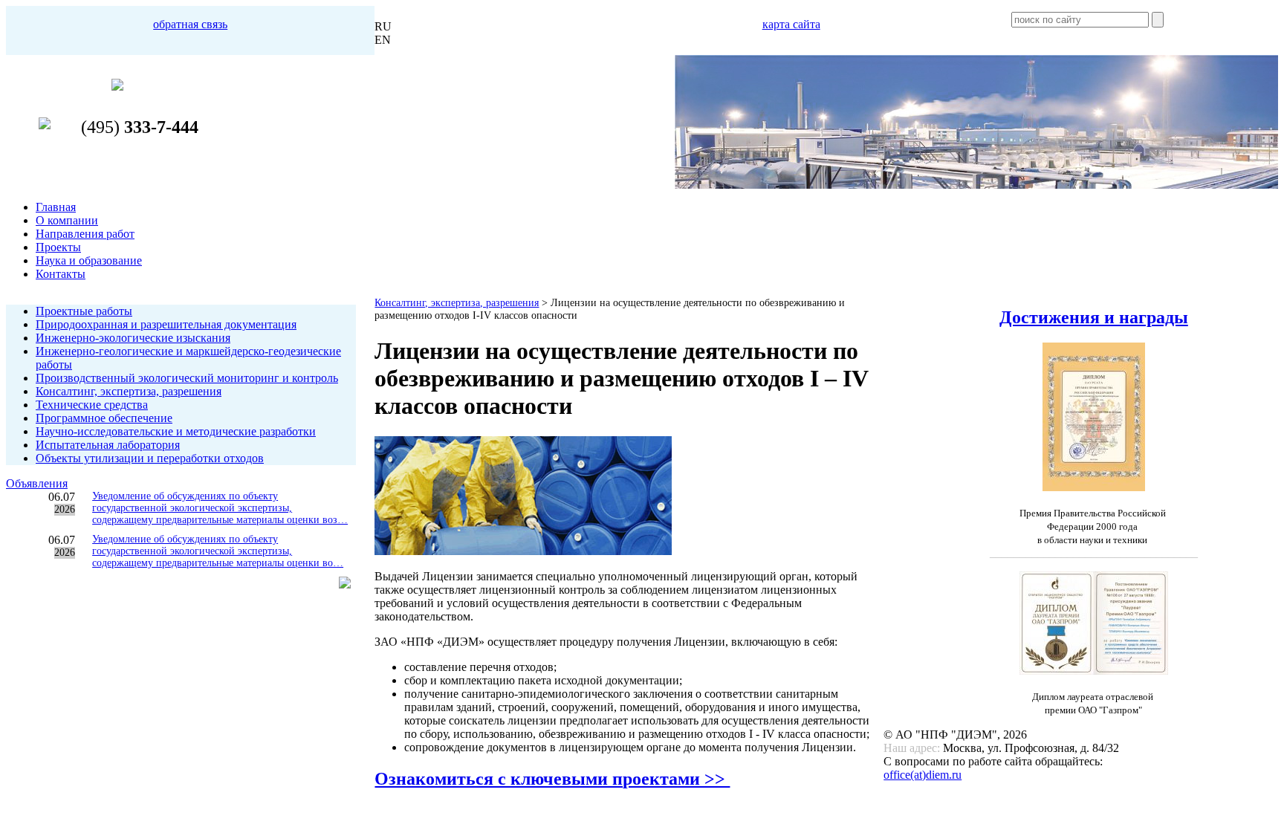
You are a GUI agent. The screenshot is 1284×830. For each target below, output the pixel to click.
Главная (56, 207)
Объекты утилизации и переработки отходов (150, 458)
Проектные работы (84, 311)
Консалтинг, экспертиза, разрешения (128, 391)
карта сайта (791, 24)
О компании (67, 220)
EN (382, 39)
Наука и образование (89, 260)
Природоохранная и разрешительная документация (166, 324)
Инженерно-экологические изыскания (133, 337)
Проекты (58, 247)
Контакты (60, 274)
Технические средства (92, 404)
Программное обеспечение (104, 418)
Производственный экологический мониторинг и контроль (187, 378)
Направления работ (85, 233)
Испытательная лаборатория (108, 444)
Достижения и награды (1093, 317)
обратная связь (190, 24)
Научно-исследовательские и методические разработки (176, 431)
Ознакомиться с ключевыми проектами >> (552, 778)
